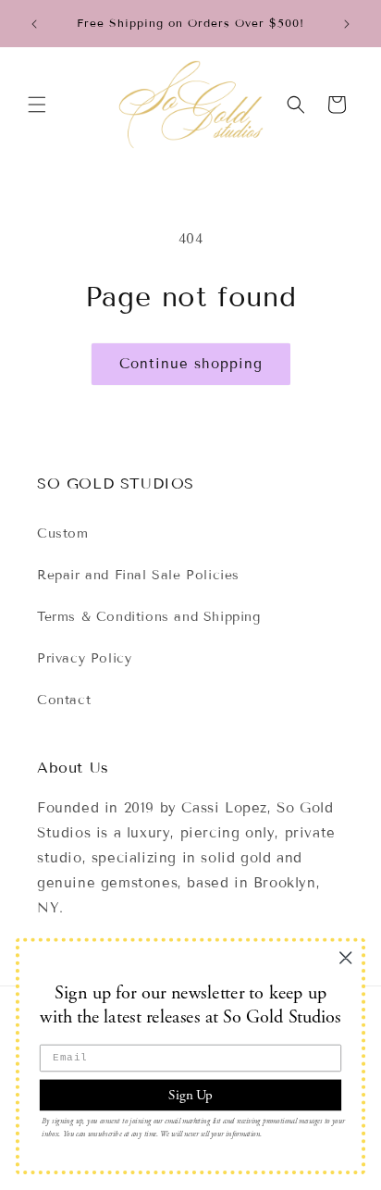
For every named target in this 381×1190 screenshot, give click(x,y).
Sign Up (190, 1094)
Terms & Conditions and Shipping (149, 617)
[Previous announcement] (34, 24)
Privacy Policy (84, 658)
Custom (63, 533)
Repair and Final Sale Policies (138, 575)
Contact (64, 700)
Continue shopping (191, 363)
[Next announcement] (346, 24)
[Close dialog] (345, 957)
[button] (37, 104)
